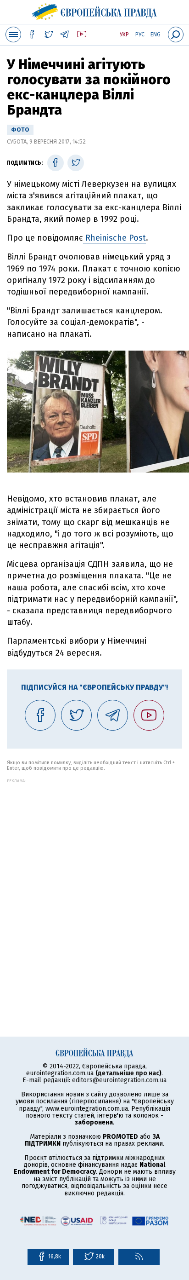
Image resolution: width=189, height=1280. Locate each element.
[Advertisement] (94, 878)
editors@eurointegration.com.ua (119, 1080)
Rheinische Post (114, 238)
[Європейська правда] (95, 10)
